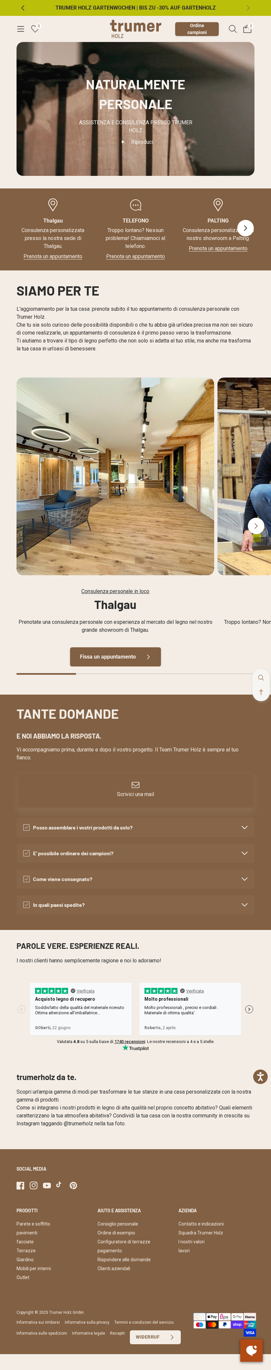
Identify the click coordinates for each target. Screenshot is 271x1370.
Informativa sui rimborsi (38, 1322)
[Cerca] (233, 29)
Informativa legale (88, 1333)
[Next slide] (245, 228)
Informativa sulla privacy (87, 1322)
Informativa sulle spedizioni (42, 1333)
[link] (115, 476)
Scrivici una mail (135, 794)
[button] (20, 29)
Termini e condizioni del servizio (144, 1322)
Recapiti (117, 1333)
